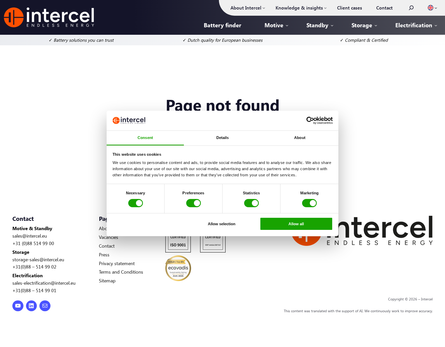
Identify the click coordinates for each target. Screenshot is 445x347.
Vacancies (108, 237)
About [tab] (299, 137)
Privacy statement (117, 263)
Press (104, 254)
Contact (107, 246)
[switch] (193, 203)
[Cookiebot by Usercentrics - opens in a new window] (310, 120)
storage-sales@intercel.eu (38, 259)
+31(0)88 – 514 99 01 (34, 290)
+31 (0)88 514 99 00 (33, 243)
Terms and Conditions (121, 272)
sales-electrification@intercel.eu (43, 283)
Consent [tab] (145, 137)
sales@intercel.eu (29, 236)
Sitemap (107, 280)
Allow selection (221, 224)
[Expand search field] (411, 8)
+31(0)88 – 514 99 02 (34, 267)
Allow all (296, 224)
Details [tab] (222, 137)
